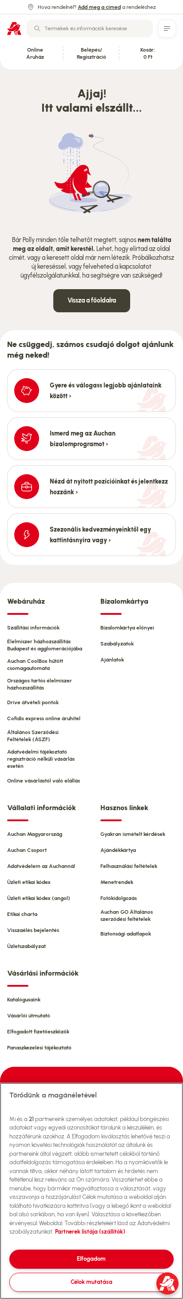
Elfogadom (91, 1258)
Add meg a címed (99, 7)
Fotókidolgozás (118, 898)
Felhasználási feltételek (128, 866)
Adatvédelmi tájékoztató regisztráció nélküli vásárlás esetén (41, 759)
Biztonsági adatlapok (125, 934)
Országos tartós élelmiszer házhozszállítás (39, 684)
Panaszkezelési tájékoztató (39, 1048)
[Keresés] (37, 28)
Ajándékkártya (118, 850)
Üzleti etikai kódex (29, 882)
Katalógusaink (23, 999)
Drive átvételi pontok (33, 702)
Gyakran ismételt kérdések (132, 834)
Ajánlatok (112, 660)
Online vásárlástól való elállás (43, 781)
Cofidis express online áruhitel (43, 718)
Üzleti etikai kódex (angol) (38, 898)
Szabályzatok (117, 644)
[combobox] (90, 28)
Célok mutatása (91, 1282)
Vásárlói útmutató (28, 1016)
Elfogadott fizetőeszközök (38, 1032)
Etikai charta (22, 914)
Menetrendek (116, 882)
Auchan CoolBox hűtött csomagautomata (35, 664)
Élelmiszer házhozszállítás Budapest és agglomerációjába (44, 645)
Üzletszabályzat (26, 946)
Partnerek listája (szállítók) (90, 1231)
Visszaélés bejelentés (33, 930)
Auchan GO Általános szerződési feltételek (126, 915)
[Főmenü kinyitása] (167, 28)
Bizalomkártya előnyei (127, 628)
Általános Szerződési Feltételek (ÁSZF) (33, 735)
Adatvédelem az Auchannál (41, 866)
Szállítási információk (33, 628)
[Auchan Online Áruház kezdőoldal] (14, 28)
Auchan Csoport (27, 850)
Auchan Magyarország (34, 834)
